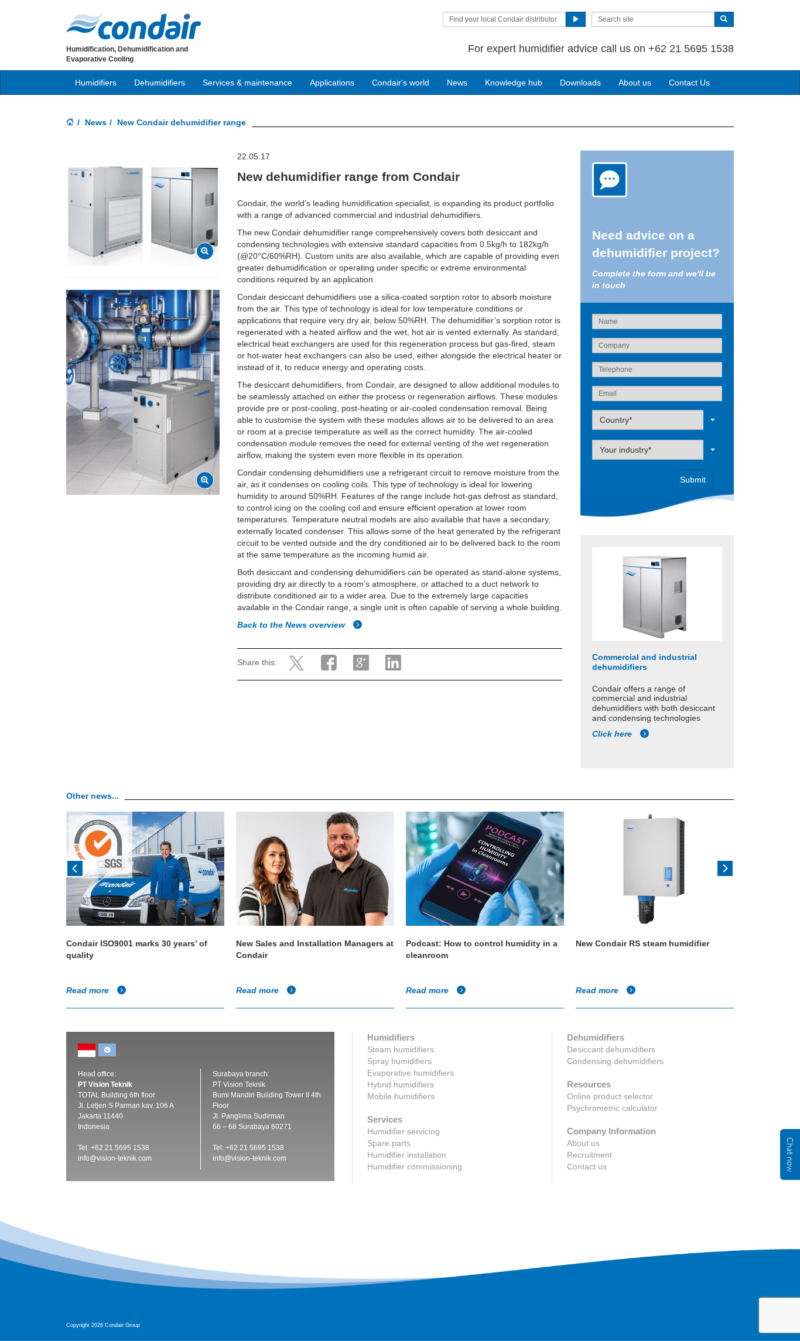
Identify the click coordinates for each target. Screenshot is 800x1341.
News (457, 82)
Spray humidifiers (399, 1061)
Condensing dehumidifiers (615, 1061)
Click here (613, 733)
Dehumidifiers (159, 82)
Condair (133, 26)
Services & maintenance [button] (247, 82)
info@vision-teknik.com (115, 1158)
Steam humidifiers (400, 1049)
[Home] (70, 123)
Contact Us (689, 82)
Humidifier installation (406, 1154)
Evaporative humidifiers (410, 1072)
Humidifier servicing (403, 1131)
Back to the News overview (292, 625)
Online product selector (610, 1096)
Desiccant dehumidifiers (611, 1049)
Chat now (790, 1154)
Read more (88, 990)
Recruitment (589, 1154)
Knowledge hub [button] (513, 82)
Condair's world (400, 82)
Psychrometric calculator (612, 1108)
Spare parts (389, 1143)
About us (634, 82)
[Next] (725, 867)
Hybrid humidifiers (400, 1084)
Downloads (580, 82)
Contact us (587, 1166)
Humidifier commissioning (414, 1166)
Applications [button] (332, 82)
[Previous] (75, 867)
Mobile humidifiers (401, 1096)
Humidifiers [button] (96, 82)
